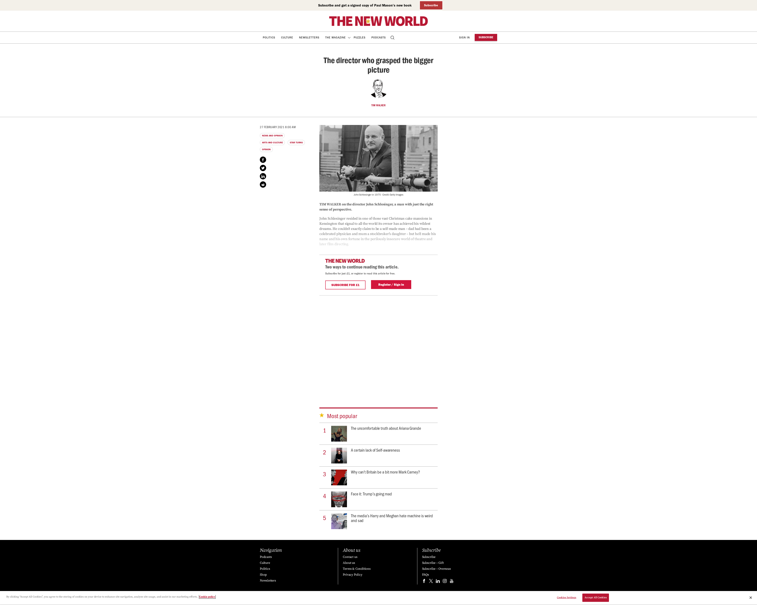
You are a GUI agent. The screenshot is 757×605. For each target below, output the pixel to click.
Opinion (266, 149)
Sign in (464, 37)
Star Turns (296, 142)
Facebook (263, 160)
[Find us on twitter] (431, 582)
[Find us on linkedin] (438, 582)
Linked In (263, 176)
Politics (269, 37)
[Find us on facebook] (424, 582)
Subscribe (431, 5)
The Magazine (335, 37)
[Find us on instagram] (445, 582)
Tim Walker (378, 105)
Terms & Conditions (356, 569)
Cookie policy (207, 596)
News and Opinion (272, 135)
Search (393, 37)
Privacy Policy (352, 575)
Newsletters (309, 37)
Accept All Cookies (596, 597)
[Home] (378, 21)
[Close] (750, 597)
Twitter (263, 168)
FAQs (425, 575)
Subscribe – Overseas (436, 569)
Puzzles (359, 37)
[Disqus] (378, 345)
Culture (287, 37)
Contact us (350, 557)
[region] (378, 598)
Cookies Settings (566, 597)
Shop (263, 575)
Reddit (263, 184)
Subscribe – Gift (433, 563)
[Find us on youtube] (452, 582)
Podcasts (378, 37)
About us (349, 563)
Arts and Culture (272, 142)
